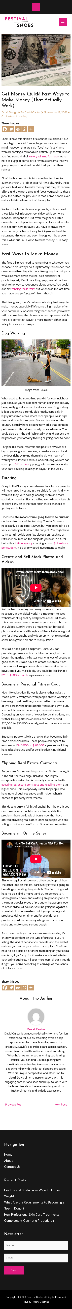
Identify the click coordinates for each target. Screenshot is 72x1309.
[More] (31, 129)
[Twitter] (11, 129)
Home (8, 1155)
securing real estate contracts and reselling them (32, 784)
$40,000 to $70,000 (30, 745)
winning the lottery (23, 289)
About (8, 1161)
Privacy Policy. (31, 1301)
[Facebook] (5, 129)
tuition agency (23, 543)
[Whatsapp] (24, 129)
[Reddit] (18, 129)
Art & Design (9, 112)
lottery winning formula (43, 156)
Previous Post (12, 1104)
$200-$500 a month (15, 675)
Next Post (62, 1104)
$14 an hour (22, 464)
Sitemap (44, 1301)
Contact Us (12, 1167)
